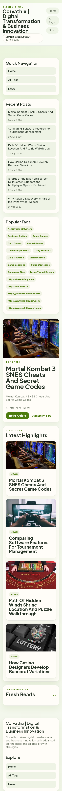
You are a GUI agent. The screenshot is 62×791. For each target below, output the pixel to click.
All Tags (52, 20)
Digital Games (37, 257)
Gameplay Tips (16, 272)
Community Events (18, 250)
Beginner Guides (17, 236)
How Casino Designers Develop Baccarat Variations (29, 667)
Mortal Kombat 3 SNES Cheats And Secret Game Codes (30, 484)
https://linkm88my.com (21, 279)
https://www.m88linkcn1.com (24, 293)
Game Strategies (40, 265)
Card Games (14, 243)
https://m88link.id (18, 286)
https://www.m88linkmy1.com (24, 308)
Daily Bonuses (43, 250)
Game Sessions (16, 265)
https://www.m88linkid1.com (24, 300)
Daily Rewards (16, 257)
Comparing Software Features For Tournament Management (28, 544)
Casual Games (35, 243)
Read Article (17, 415)
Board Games (40, 236)
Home (52, 10)
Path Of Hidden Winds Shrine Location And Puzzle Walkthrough (30, 607)
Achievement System (20, 229)
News (52, 30)
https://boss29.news (42, 272)
